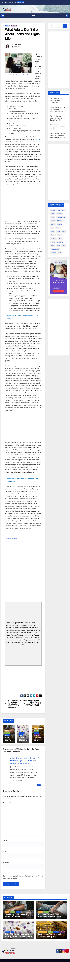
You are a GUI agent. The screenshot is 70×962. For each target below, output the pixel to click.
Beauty (7, 730)
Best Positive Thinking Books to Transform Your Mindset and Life (58, 136)
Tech (58, 245)
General (8, 25)
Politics (53, 242)
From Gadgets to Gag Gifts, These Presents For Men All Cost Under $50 (31, 703)
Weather (53, 252)
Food (52, 228)
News (21, 735)
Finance (53, 224)
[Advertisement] (23, 203)
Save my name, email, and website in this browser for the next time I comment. (23, 877)
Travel (63, 245)
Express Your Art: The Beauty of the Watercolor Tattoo (57, 109)
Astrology (53, 210)
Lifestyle (14, 25)
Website (6, 862)
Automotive (61, 210)
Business (59, 213)
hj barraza (18, 75)
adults (38, 139)
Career (53, 217)
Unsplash (25, 75)
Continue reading (11, 538)
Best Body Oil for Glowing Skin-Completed (56, 100)
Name (5, 840)
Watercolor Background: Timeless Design (57, 127)
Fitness (59, 224)
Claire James (17, 44)
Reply (39, 784)
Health (52, 231)
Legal (64, 231)
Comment (7, 803)
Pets (60, 238)
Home (58, 231)
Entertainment (38, 728)
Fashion (7, 733)
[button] (63, 15)
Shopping (60, 242)
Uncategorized (55, 249)
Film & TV (60, 220)
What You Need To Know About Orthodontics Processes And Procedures (14, 704)
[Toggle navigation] (33, 15)
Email (5, 851)
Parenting (53, 238)
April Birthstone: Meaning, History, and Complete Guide (57, 118)
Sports (53, 245)
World (59, 252)
